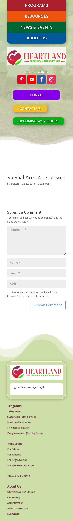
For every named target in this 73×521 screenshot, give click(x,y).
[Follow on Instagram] (51, 79)
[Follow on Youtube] (31, 79)
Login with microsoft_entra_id (27, 387)
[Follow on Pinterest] (21, 79)
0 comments (45, 183)
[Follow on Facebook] (41, 79)
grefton (15, 183)
